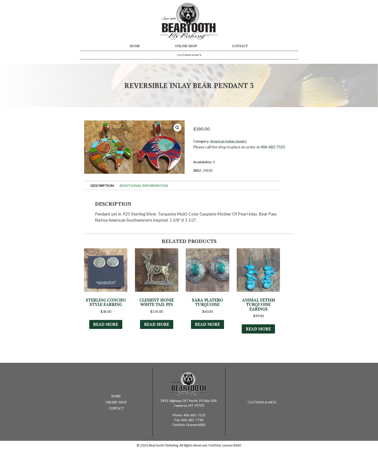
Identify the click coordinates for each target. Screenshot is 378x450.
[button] (177, 128)
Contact (240, 46)
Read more (105, 324)
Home (135, 46)
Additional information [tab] (143, 185)
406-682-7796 (192, 420)
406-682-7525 (273, 146)
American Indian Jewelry (228, 141)
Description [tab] (102, 185)
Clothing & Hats (189, 55)
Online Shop (186, 46)
